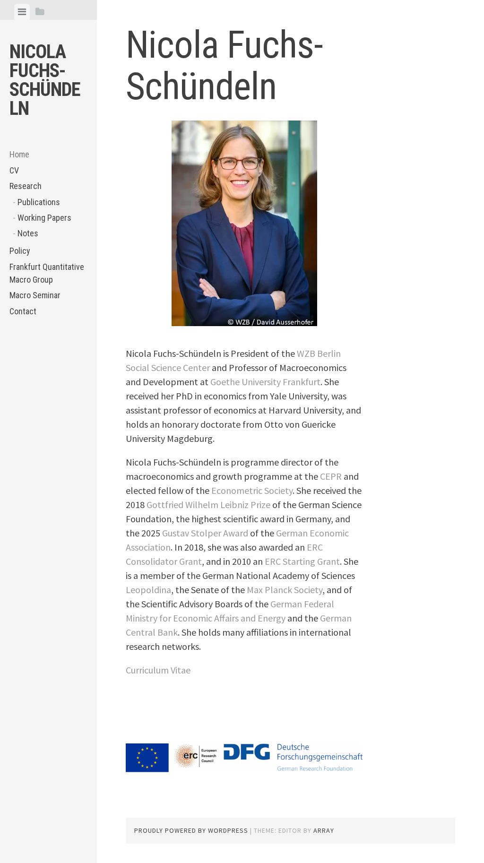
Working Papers (44, 218)
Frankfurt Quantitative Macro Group (46, 273)
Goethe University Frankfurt (265, 382)
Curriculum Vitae (158, 670)
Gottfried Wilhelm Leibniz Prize (208, 504)
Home (19, 154)
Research (25, 186)
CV (14, 170)
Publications (38, 202)
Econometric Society (252, 490)
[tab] (22, 12)
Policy (19, 251)
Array (323, 830)
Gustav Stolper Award (205, 533)
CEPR (331, 476)
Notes (27, 233)
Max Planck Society (284, 589)
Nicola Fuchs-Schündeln (44, 80)
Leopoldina (148, 589)
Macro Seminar (34, 295)
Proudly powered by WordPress (191, 830)
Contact (22, 311)
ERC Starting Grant (302, 561)
